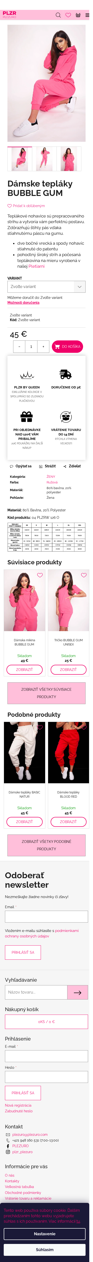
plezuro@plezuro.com (30, 1135)
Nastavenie (45, 1234)
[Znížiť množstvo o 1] (19, 347)
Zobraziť (24, 670)
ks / (46, 1022)
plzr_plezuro (22, 1152)
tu (78, 1221)
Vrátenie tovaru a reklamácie (28, 1198)
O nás (9, 1175)
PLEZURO (20, 1146)
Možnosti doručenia (23, 303)
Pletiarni (37, 266)
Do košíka (71, 347)
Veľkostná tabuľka (19, 1187)
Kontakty (12, 1181)
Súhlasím (45, 1249)
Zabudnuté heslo (18, 1111)
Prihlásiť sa (23, 952)
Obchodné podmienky (23, 1193)
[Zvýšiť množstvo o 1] (43, 347)
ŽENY (51, 476)
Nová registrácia (18, 1105)
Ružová (52, 482)
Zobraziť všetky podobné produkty (46, 845)
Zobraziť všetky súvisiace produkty (46, 693)
